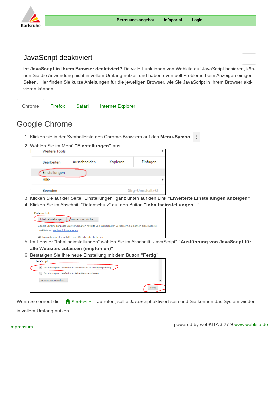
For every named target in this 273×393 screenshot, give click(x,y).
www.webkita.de (251, 324)
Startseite (80, 301)
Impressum (21, 326)
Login (197, 20)
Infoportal (173, 20)
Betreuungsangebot (135, 20)
